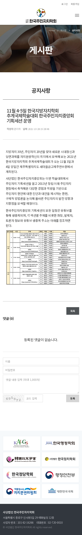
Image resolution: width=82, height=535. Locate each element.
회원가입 (75, 4)
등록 (72, 398)
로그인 (64, 4)
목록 (72, 311)
